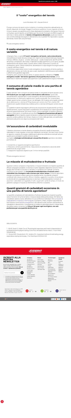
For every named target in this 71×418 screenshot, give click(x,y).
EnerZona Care (41, 266)
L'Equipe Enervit (30, 264)
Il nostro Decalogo (31, 274)
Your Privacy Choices (52, 276)
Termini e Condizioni (50, 260)
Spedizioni (61, 267)
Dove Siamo (29, 277)
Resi (49, 262)
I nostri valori (30, 270)
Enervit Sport (40, 259)
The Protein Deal (41, 269)
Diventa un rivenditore (61, 265)
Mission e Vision (30, 268)
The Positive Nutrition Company (31, 260)
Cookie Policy (51, 267)
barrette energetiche (26, 202)
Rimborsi (50, 264)
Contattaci (61, 261)
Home (4, 7)
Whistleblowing (51, 269)
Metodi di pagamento (61, 269)
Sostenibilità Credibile (29, 272)
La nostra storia (30, 262)
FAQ (59, 262)
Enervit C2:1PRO (41, 261)
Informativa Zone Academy (52, 271)
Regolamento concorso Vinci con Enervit (52, 279)
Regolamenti (51, 275)
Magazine (8, 7)
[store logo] (6, 4)
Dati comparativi (51, 273)
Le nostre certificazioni (30, 266)
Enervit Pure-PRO (41, 262)
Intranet (60, 271)
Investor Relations (31, 276)
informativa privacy (12, 281)
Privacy (49, 265)
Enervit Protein (41, 267)
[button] (6, 299)
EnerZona (40, 264)
